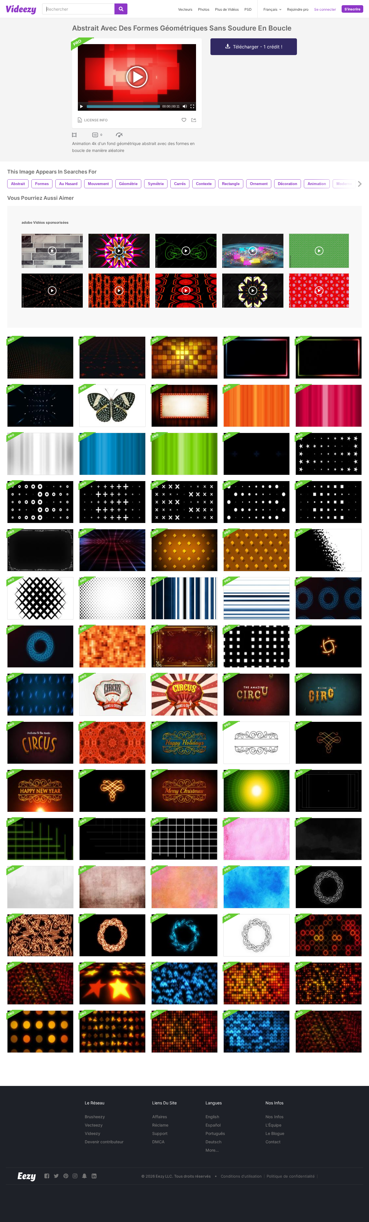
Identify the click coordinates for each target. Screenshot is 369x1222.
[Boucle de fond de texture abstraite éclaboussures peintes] (328, 839)
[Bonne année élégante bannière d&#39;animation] (184, 743)
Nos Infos (275, 1116)
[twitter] (56, 1176)
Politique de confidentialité (291, 1176)
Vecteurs (185, 9)
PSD (248, 9)
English (212, 1116)
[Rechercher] (120, 8)
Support (159, 1133)
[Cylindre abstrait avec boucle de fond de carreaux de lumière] (184, 357)
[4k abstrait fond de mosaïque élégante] (112, 646)
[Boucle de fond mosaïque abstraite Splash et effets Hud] (40, 694)
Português (215, 1133)
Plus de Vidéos (227, 9)
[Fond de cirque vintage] (112, 694)
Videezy (92, 1133)
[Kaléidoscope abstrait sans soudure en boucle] (112, 743)
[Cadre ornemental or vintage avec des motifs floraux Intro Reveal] (184, 646)
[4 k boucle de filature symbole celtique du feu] (112, 935)
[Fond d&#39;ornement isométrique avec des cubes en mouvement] (184, 550)
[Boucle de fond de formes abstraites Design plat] (328, 454)
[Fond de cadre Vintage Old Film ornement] (40, 550)
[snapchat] (84, 1176)
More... (212, 1150)
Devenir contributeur (104, 1141)
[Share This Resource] (194, 120)
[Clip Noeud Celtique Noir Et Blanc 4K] (328, 887)
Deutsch (213, 1141)
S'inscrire (352, 9)
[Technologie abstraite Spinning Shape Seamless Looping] (40, 406)
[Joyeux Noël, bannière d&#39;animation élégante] (184, 791)
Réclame (160, 1125)
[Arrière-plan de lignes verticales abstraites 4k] (256, 406)
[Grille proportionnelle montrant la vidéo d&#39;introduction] (40, 839)
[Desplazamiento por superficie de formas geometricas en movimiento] (185, 292)
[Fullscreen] (192, 106)
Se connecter (325, 9)
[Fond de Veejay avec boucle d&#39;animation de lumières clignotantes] (256, 646)
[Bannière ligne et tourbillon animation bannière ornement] (256, 743)
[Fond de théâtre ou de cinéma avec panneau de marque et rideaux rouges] (184, 406)
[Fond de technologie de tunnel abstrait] (256, 791)
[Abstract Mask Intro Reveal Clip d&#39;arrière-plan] (328, 550)
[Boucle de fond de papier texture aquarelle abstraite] (184, 887)
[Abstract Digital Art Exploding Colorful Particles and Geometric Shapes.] (252, 252)
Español (213, 1125)
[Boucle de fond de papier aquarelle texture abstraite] (256, 839)
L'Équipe (273, 1125)
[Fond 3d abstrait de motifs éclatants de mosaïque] (112, 983)
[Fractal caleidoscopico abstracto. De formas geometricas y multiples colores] (119, 252)
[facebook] (46, 1176)
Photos (203, 9)
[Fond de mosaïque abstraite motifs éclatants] (328, 935)
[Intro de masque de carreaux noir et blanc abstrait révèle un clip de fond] (40, 598)
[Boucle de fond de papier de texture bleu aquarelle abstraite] (256, 887)
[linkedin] (94, 1176)
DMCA (158, 1141)
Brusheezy (95, 1116)
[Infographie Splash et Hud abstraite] (328, 646)
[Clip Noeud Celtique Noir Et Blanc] (256, 935)
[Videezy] (21, 9)
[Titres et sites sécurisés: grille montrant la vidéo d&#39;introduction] (328, 791)
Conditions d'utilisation (241, 1176)
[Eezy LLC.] (27, 1176)
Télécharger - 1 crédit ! (257, 47)
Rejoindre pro (297, 9)
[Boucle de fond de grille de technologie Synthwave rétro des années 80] (112, 550)
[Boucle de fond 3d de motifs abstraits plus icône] (40, 357)
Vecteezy (94, 1125)
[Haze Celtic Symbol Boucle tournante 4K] (184, 935)
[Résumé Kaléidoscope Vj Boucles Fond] (256, 454)
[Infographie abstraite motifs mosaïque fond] (112, 357)
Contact (273, 1141)
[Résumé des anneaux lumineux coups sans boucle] (328, 598)
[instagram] (75, 1176)
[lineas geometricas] (185, 252)
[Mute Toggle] (184, 106)
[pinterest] (65, 1176)
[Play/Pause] (81, 106)
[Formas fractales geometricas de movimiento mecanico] (119, 292)
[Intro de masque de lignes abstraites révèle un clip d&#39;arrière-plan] (256, 598)
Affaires (159, 1116)
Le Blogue (275, 1133)
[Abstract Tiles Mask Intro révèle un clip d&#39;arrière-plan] (112, 598)
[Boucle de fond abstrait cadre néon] (256, 357)
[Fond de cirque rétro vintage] (256, 694)
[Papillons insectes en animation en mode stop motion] (112, 406)
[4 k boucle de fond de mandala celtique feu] (40, 935)
